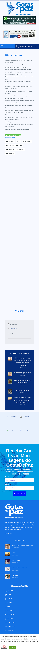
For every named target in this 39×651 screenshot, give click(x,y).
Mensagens (13, 328)
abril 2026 (8, 607)
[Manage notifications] (4, 646)
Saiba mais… (9, 533)
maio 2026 (8, 603)
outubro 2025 (9, 630)
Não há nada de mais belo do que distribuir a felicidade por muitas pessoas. (22, 361)
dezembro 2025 (10, 623)
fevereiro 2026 (9, 615)
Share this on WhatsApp (14, 135)
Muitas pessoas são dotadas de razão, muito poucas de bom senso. (22, 400)
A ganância (14, 575)
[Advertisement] (19, 235)
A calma (13, 552)
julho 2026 (8, 595)
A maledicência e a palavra (19, 568)
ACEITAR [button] (12, 648)
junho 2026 (8, 599)
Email (7, 477)
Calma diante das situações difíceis (22, 545)
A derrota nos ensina (23, 390)
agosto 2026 (9, 591)
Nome (7, 484)
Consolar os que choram (22, 373)
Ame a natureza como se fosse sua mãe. (22, 381)
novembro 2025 (10, 626)
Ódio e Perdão (15, 560)
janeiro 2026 (9, 619)
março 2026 (8, 611)
